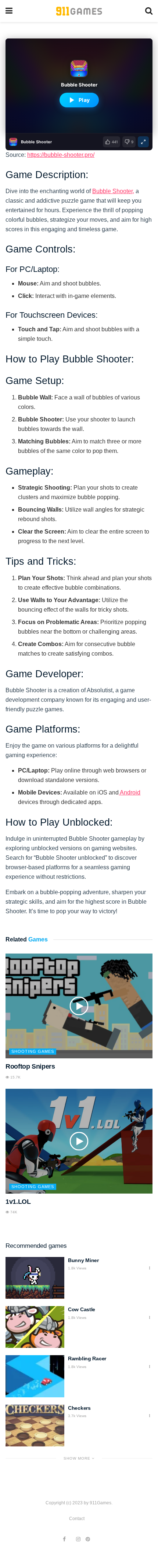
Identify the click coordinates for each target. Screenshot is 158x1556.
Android (129, 792)
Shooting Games (32, 1051)
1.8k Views (77, 1268)
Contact (77, 1518)
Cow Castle (81, 1309)
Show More (78, 1458)
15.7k (15, 1077)
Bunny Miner (83, 1260)
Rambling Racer (87, 1358)
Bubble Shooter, (113, 191)
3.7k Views (77, 1416)
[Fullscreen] (143, 141)
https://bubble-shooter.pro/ (60, 155)
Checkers (79, 1408)
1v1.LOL (18, 1201)
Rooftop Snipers (30, 1066)
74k (13, 1212)
